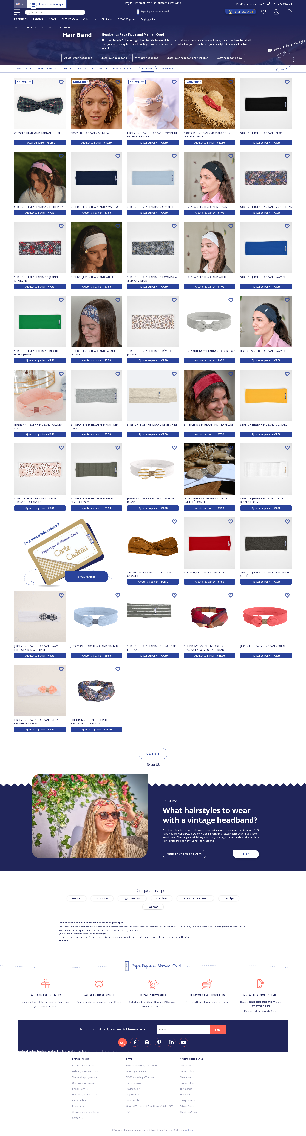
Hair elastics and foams (195, 898)
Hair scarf (153, 906)
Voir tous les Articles (184, 854)
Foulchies (161, 898)
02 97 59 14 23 (261, 1006)
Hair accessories (52, 27)
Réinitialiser (168, 68)
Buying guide (148, 19)
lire (246, 854)
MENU (17, 14)
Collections (89, 19)
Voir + (153, 753)
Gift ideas (106, 19)
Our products (33, 27)
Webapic (189, 1130)
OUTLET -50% (69, 19)
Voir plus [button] (107, 48)
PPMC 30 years (126, 19)
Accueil (19, 27)
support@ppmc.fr (262, 1002)
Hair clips (229, 898)
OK (217, 1030)
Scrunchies (102, 898)
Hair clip (76, 898)
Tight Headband (132, 898)
